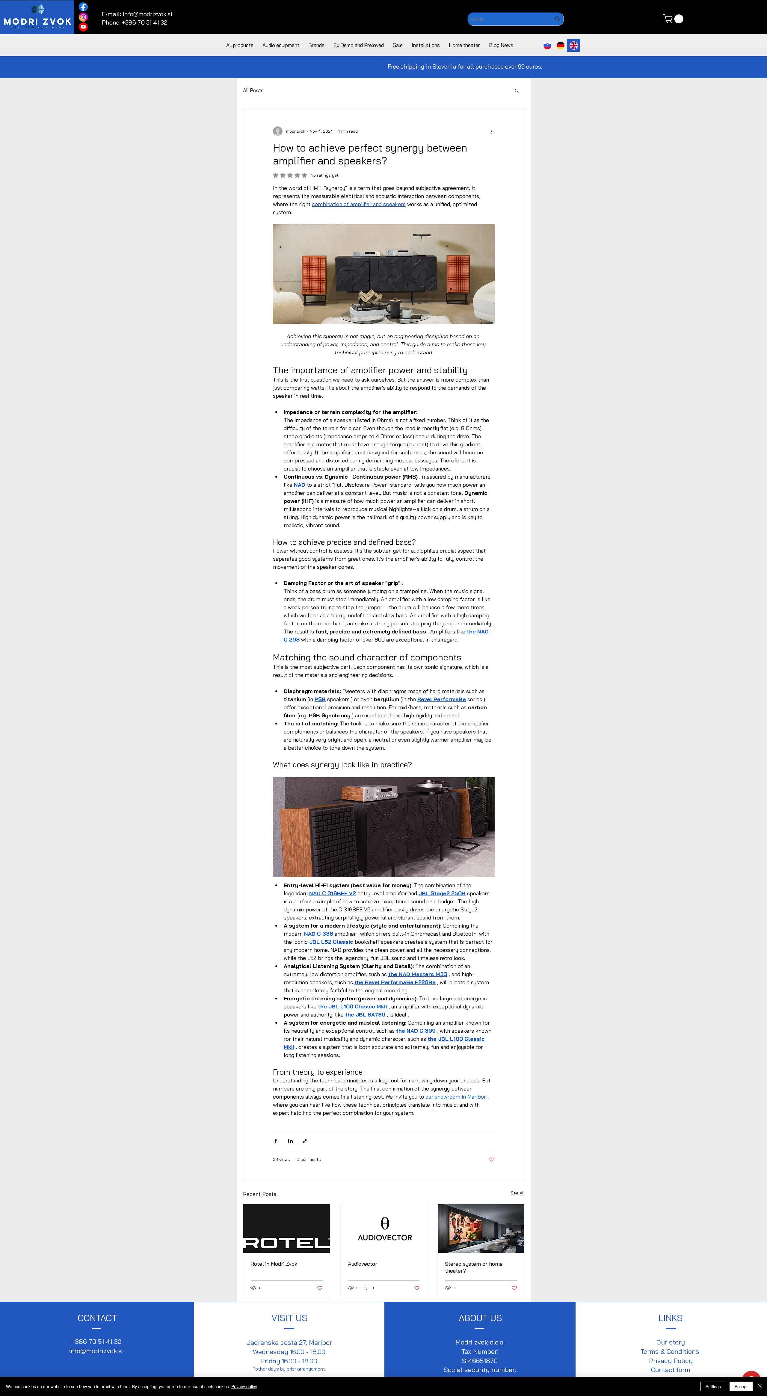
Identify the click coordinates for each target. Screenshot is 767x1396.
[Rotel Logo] (286, 1228)
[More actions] (491, 131)
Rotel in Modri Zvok (274, 1263)
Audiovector (362, 1263)
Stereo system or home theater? (474, 1267)
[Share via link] (305, 1141)
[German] (560, 45)
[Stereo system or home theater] (481, 1228)
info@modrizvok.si (147, 14)
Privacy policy (244, 1386)
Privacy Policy (671, 1360)
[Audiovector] (384, 1228)
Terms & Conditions (671, 1351)
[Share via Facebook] (276, 1141)
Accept (741, 1386)
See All (518, 1193)
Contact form (670, 1369)
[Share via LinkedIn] (290, 1141)
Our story (670, 1342)
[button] (674, 18)
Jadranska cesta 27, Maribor (289, 1342)
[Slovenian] (547, 45)
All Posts (253, 90)
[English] (573, 45)
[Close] (759, 1386)
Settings (713, 1386)
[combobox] (515, 19)
